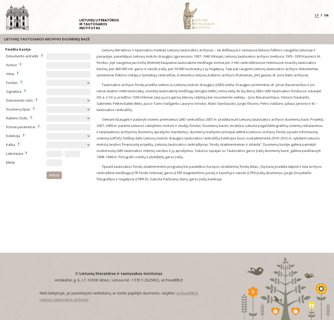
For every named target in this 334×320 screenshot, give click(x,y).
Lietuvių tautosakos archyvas (64, 299)
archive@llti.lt (187, 293)
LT (317, 15)
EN (326, 15)
